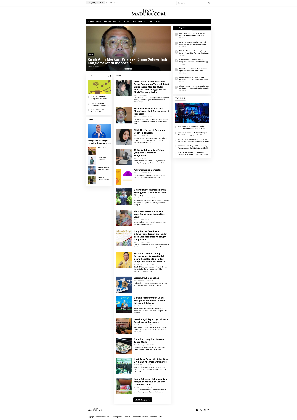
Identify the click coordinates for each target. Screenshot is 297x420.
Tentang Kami (117, 417)
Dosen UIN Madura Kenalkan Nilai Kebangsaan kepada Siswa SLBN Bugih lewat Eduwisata (193, 78)
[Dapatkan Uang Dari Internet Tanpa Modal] (162, 349)
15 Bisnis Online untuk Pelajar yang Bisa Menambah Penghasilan (149, 153)
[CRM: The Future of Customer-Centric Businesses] (153, 142)
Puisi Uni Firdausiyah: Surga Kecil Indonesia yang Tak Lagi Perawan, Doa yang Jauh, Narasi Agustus (100, 98)
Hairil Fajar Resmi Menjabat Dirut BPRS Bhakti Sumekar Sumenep (151, 360)
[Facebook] (197, 409)
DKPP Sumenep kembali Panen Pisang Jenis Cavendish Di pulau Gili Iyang (150, 192)
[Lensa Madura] (148, 12)
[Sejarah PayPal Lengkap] (163, 285)
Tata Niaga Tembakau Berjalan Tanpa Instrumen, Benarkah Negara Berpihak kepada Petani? (104, 158)
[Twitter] (200, 409)
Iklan (161, 417)
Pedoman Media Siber (140, 417)
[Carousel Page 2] (128, 69)
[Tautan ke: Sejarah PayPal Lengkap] (124, 284)
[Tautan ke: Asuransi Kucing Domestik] (124, 176)
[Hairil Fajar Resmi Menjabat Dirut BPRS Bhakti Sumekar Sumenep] (142, 371)
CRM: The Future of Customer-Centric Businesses (119, 61)
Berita (136, 198)
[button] (209, 3)
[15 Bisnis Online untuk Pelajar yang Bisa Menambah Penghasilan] (164, 163)
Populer (182, 28)
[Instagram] (204, 409)
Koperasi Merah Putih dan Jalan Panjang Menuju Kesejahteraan (103, 168)
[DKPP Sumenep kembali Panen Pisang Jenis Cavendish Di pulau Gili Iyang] (141, 205)
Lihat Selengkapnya (142, 400)
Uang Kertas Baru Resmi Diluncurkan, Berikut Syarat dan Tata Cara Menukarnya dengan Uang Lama (150, 235)
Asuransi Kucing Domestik (147, 169)
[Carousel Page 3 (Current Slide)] (131, 69)
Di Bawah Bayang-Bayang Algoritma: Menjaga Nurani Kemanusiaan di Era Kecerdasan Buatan (103, 178)
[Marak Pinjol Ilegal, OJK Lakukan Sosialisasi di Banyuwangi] (142, 332)
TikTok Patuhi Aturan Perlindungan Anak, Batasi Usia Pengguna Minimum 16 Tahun (193, 140)
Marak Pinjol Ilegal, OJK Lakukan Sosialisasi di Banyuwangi (151, 320)
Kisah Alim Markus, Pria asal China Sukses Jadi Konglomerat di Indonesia (151, 111)
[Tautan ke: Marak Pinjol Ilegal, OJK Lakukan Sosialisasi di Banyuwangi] (124, 326)
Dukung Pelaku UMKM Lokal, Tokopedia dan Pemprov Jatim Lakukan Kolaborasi (150, 300)
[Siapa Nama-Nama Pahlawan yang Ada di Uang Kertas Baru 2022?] (153, 224)
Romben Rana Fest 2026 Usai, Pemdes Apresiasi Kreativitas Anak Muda (193, 69)
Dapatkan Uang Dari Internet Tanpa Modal (149, 340)
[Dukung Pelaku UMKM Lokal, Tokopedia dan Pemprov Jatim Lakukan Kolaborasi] (141, 313)
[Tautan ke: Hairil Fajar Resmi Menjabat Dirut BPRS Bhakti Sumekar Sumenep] (124, 366)
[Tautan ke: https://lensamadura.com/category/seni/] (109, 76)
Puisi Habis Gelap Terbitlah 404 (97, 111)
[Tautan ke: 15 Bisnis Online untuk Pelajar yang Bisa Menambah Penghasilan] (124, 157)
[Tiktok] (207, 409)
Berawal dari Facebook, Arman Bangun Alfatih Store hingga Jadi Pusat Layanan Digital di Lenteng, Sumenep (192, 134)
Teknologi (141, 280)
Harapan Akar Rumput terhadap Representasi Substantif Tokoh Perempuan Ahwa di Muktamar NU (98, 141)
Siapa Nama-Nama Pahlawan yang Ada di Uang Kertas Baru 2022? (149, 214)
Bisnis (91, 54)
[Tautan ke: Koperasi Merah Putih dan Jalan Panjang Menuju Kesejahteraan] (92, 170)
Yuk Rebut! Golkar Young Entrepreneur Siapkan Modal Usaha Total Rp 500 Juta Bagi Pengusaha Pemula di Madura (149, 257)
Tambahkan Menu (112, 3)
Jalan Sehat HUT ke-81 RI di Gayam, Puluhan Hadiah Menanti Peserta (192, 34)
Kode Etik (153, 417)
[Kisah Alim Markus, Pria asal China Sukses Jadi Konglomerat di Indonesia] (137, 124)
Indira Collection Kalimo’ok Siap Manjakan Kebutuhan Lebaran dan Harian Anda (150, 382)
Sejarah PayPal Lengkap (146, 277)
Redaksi (127, 417)
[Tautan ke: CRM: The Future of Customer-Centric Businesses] (128, 48)
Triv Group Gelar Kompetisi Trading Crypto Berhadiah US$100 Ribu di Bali (191, 127)
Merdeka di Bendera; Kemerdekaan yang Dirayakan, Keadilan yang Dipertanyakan (103, 149)
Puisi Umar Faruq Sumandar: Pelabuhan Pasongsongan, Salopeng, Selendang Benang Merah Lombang (100, 104)
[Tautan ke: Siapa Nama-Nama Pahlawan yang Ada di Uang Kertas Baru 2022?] (124, 218)
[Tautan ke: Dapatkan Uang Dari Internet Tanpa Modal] (124, 346)
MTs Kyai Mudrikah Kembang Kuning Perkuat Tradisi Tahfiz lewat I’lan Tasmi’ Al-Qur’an (194, 52)
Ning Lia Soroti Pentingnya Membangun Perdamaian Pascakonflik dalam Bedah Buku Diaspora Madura (194, 87)
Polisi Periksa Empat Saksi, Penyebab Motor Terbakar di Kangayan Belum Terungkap (192, 43)
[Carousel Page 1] (125, 69)
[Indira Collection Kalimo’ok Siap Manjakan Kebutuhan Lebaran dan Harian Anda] (162, 392)
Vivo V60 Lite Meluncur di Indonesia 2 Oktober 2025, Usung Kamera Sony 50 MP (193, 153)
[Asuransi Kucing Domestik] (161, 177)
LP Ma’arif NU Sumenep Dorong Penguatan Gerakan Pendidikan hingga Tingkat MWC (194, 61)
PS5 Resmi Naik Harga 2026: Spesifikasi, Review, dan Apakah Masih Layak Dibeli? (193, 147)
